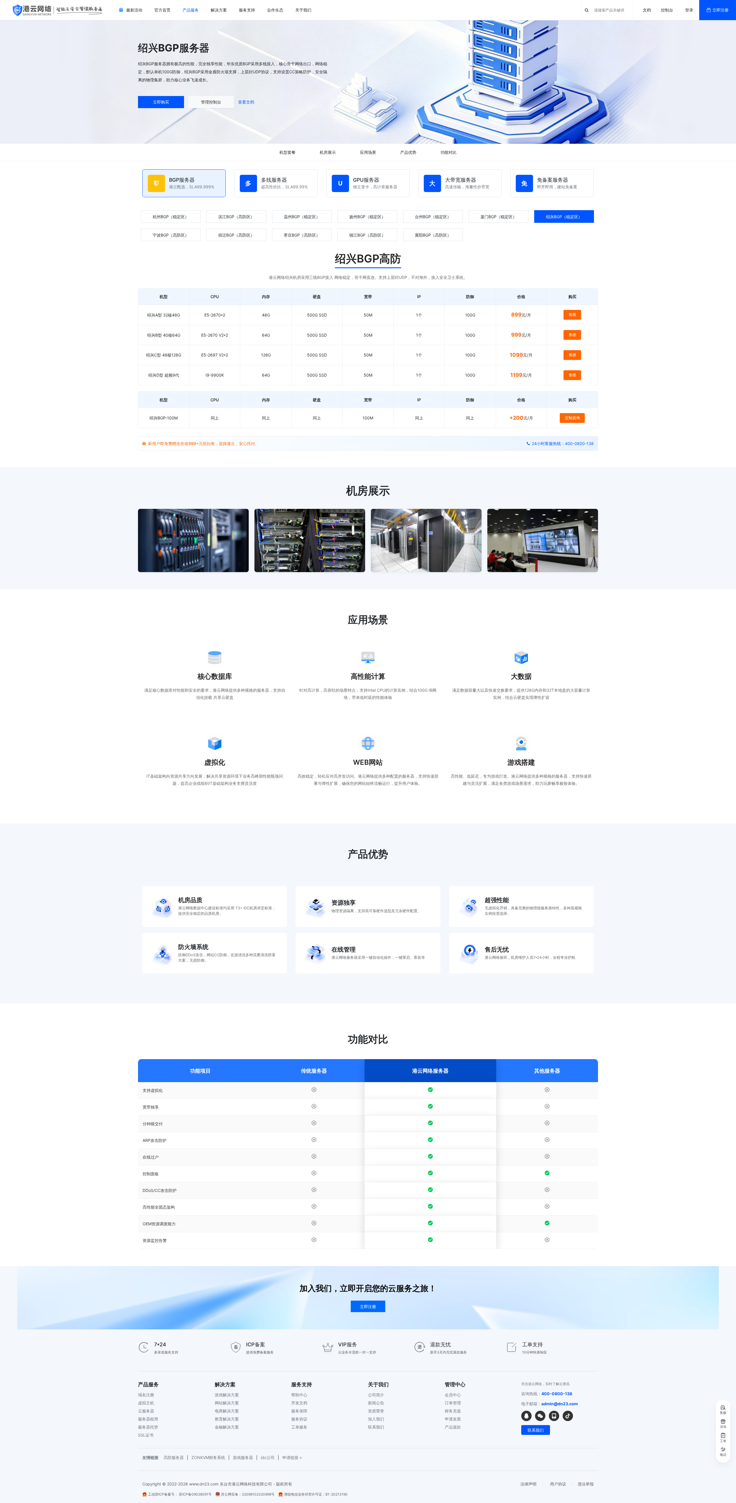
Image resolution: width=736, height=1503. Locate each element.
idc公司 (268, 1457)
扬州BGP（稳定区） (367, 216)
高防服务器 (174, 1457)
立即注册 (720, 9)
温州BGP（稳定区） (302, 216)
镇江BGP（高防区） (367, 235)
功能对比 (448, 152)
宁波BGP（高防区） (171, 235)
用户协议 (558, 1483)
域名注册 (146, 1394)
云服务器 (146, 1410)
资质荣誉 (376, 1410)
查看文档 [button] (246, 101)
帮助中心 (299, 1394)
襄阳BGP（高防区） (433, 235)
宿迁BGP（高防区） (236, 235)
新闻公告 (376, 1402)
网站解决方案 (227, 1402)
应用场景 (368, 152)
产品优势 (408, 152)
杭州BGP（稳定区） (171, 216)
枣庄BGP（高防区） (302, 235)
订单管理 (453, 1402)
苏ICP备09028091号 (195, 1494)
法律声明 (528, 1483)
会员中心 (453, 1394)
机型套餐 (287, 152)
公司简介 (376, 1394)
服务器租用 (148, 1418)
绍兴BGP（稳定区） (564, 216)
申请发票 (453, 1418)
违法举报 (586, 1483)
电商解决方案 (227, 1410)
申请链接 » (292, 1457)
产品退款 (453, 1427)
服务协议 (299, 1418)
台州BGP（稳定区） (433, 216)
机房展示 (328, 152)
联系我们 (376, 1427)
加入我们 (376, 1418)
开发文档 (299, 1402)
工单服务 (299, 1427)
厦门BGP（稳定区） (498, 216)
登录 (689, 9)
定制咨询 (572, 417)
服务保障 (299, 1410)
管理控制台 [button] (211, 101)
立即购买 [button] (161, 101)
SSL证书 (146, 1435)
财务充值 (453, 1410)
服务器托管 (148, 1427)
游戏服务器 (243, 1457)
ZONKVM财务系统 (208, 1457)
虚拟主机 (146, 1402)
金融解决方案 (227, 1427)
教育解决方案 (227, 1418)
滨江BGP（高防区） (236, 216)
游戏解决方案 (227, 1394)
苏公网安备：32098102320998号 (248, 1494)
